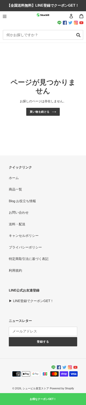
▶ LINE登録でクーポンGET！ (31, 301)
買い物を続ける (40, 111)
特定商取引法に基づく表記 (29, 259)
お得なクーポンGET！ (43, 399)
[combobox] (43, 35)
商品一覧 (15, 189)
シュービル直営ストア (35, 388)
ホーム (14, 178)
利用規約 (15, 270)
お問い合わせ (19, 212)
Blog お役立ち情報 (22, 201)
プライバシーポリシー (25, 247)
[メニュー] (4, 16)
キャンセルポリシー (24, 235)
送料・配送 (17, 224)
